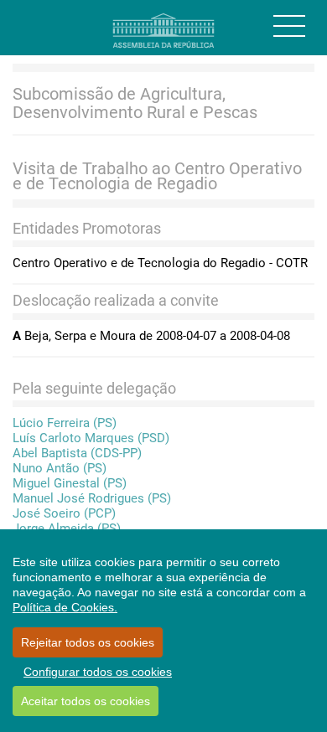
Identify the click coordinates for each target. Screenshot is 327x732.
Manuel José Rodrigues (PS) (92, 498)
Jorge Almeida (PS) (67, 528)
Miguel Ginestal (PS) (70, 483)
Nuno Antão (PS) (59, 468)
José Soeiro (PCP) (64, 513)
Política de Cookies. (65, 607)
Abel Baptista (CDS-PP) (77, 453)
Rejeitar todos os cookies (87, 642)
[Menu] (289, 26)
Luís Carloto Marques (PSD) (91, 438)
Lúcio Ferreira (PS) (65, 422)
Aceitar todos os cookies (85, 701)
